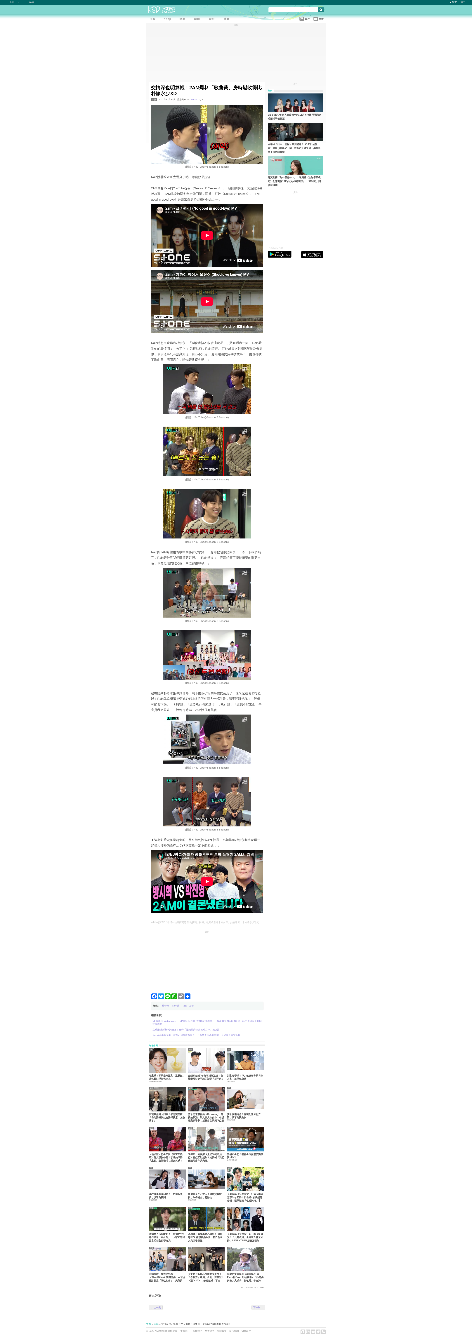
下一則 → (258, 1307)
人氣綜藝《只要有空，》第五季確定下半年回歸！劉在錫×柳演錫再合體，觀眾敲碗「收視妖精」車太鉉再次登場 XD (245, 1197)
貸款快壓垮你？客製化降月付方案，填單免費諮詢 (244, 1116)
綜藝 (154, 99)
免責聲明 (209, 1331)
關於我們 (197, 1331)
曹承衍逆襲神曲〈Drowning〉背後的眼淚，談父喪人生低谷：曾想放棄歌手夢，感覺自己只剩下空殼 (206, 1117)
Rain (184, 1005)
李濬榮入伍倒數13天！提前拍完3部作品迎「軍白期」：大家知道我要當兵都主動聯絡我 (167, 1237)
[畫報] (227, 19)
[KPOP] (168, 19)
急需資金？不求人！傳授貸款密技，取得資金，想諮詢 (205, 1196)
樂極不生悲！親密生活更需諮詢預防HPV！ (245, 1156)
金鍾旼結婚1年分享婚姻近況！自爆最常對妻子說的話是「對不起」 (206, 1077)
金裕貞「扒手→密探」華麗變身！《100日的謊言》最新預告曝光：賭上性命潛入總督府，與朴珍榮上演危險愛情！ (294, 148)
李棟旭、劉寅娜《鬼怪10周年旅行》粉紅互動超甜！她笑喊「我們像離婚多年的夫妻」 (206, 1157)
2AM (191, 1005)
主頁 (148, 1324)
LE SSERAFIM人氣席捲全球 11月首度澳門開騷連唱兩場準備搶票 (294, 116)
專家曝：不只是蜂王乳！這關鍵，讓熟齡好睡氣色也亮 (167, 1077)
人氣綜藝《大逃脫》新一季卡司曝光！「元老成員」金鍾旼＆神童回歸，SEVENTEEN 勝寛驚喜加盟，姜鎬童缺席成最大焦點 (245, 1237)
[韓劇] (197, 19)
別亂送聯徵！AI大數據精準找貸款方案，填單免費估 (245, 1077)
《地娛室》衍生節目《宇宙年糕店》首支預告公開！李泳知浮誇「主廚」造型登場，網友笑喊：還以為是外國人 (167, 1157)
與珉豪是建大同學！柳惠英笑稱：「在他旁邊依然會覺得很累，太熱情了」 (167, 1117)
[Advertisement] (207, 960)
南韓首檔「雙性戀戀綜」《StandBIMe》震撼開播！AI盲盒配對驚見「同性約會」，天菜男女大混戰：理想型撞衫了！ (167, 1277)
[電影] (212, 19)
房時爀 (175, 1005)
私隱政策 (222, 1331)
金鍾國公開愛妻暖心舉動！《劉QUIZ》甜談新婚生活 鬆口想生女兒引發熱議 (205, 1237)
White (194, 99)
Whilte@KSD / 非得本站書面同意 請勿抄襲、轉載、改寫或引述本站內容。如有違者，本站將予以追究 (205, 922)
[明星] (183, 19)
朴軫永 (165, 1005)
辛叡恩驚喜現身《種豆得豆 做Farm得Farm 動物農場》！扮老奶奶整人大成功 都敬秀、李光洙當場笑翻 (245, 1277)
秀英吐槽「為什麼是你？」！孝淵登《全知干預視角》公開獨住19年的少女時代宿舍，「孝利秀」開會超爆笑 (294, 181)
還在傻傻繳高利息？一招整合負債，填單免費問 (166, 1196)
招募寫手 (246, 1331)
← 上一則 (156, 1307)
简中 (463, 2)
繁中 (454, 2)
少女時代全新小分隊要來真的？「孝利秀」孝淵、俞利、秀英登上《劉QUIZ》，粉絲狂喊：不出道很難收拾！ (206, 1277)
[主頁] (153, 19)
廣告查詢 (234, 1331)
